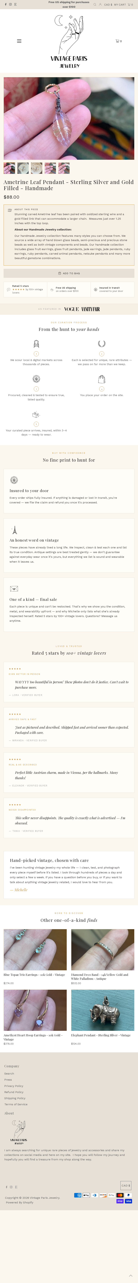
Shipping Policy (14, 1098)
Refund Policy (13, 1092)
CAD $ (108, 4)
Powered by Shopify (19, 1202)
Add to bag (71, 273)
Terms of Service (15, 1104)
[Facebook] (5, 4)
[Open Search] (95, 4)
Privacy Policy (13, 1086)
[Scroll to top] (130, 1275)
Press (8, 1079)
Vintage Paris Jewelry (44, 1197)
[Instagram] (10, 4)
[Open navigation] (19, 40)
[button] (9, 168)
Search (9, 1073)
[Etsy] (15, 4)
